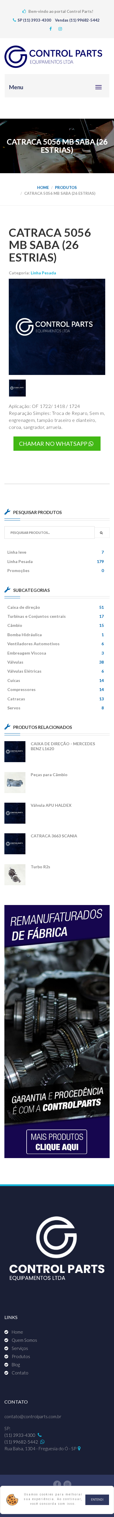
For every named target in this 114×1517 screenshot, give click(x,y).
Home (43, 187)
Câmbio (55, 625)
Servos (55, 707)
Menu (16, 87)
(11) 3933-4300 (20, 1435)
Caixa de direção (55, 607)
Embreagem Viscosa (55, 652)
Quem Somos (24, 1340)
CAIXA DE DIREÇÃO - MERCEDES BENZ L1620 (63, 746)
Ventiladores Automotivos (55, 643)
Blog (16, 1364)
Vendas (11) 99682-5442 (77, 20)
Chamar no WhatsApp (54, 443)
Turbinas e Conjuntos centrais (55, 616)
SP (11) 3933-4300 (35, 20)
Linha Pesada (43, 272)
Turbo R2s (40, 866)
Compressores (55, 689)
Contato (20, 1372)
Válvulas (55, 662)
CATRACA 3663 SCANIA (54, 835)
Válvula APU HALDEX (51, 805)
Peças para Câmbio (49, 774)
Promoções (55, 570)
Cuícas (55, 680)
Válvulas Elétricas (55, 671)
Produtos (66, 187)
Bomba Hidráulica (55, 634)
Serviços (20, 1348)
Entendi (97, 1499)
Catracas (55, 698)
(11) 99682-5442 (21, 1441)
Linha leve (55, 552)
